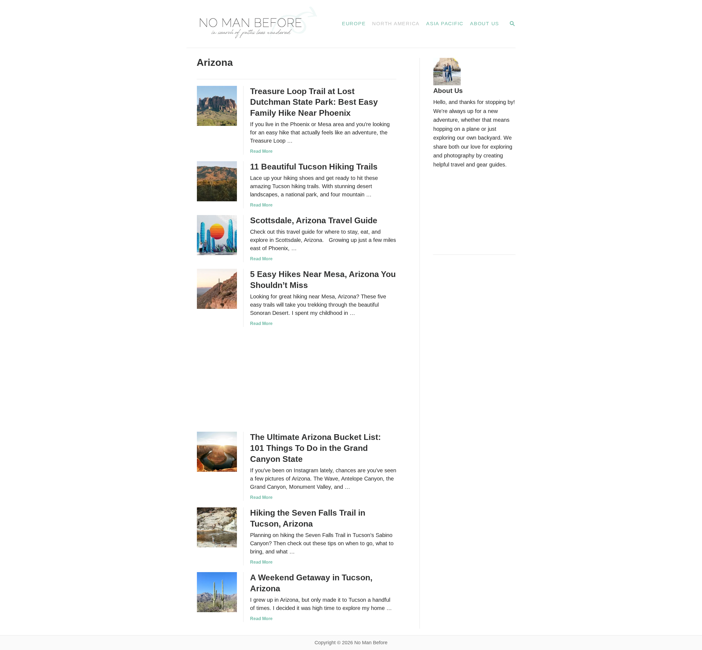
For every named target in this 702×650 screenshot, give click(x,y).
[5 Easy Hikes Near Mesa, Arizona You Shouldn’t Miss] (217, 289)
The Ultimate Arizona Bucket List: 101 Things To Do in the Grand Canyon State (315, 448)
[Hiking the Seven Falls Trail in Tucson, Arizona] (217, 527)
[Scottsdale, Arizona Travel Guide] (217, 235)
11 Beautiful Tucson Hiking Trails (314, 166)
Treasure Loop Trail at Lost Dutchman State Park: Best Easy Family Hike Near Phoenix (314, 102)
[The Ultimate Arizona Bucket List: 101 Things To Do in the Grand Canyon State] (217, 452)
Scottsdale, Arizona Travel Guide (313, 220)
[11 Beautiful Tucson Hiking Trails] (217, 181)
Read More (261, 151)
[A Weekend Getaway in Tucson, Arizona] (217, 592)
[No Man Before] (257, 24)
